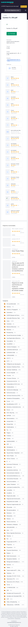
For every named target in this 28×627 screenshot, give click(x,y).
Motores (9, 519)
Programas (9, 544)
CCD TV (9, 358)
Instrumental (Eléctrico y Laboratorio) (14, 476)
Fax (7, 430)
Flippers (9, 433)
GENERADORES (11, 441)
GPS (8, 444)
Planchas (9, 536)
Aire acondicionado (11, 304)
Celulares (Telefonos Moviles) (14, 367)
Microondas (9, 507)
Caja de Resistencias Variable (14, 335)
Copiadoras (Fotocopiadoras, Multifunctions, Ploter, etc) (14, 398)
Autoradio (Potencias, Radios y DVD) (14, 318)
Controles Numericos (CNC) (13, 395)
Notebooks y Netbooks (12, 524)
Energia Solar (10, 424)
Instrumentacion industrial (13, 473)
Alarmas (9, 306)
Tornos (8, 584)
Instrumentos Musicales (12, 478)
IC (7, 461)
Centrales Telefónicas (12, 370)
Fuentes (9, 438)
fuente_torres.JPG (16, 281)
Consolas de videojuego (12, 390)
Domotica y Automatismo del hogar (14, 407)
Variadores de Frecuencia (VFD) (14, 593)
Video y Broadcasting (12, 602)
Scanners (9, 564)
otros (8, 530)
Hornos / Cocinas (11, 458)
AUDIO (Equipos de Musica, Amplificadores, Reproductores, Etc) (13, 315)
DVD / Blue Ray (10, 413)
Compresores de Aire (12, 381)
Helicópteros (10, 447)
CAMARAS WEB (11, 352)
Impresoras (9, 467)
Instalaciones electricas (12, 470)
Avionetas (9, 324)
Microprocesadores (11, 510)
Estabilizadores (10, 427)
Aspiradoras (10, 312)
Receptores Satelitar (12, 559)
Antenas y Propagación (12, 309)
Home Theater (10, 456)
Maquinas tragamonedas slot (14, 504)
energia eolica (10, 421)
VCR (8, 599)
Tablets (8, 567)
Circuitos (9, 375)
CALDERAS (9, 344)
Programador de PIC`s (12, 541)
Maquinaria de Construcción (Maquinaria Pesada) (14, 498)
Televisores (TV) (11, 579)
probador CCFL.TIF (16, 239)
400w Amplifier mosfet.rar (17, 228)
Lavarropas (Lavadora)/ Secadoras (14, 487)
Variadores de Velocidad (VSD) (14, 596)
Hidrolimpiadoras (11, 450)
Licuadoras (9, 493)
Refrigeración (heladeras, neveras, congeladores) (14, 562)
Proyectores (10, 547)
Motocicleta (9, 516)
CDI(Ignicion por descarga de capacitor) (14, 364)
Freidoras (9, 435)
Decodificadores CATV (12, 404)
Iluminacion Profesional (12, 464)
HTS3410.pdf (15, 249)
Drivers (8, 410)
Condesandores (10, 387)
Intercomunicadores (11, 481)
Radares (9, 553)
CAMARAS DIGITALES (12, 349)
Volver (5, 15)
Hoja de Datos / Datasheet (13, 453)
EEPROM (9, 415)
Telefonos (9, 573)
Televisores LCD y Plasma (13, 582)
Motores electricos (11, 521)
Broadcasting (10, 332)
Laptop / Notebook (11, 484)
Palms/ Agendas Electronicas (14, 533)
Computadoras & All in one (13, 384)
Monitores (9, 513)
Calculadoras (10, 341)
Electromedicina (10, 418)
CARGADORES (10, 355)
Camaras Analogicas (12, 347)
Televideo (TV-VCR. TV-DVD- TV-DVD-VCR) (14, 576)
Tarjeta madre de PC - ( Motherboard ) (14, 570)
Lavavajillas (9, 490)
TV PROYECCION (11, 587)
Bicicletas (9, 329)
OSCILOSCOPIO (10, 527)
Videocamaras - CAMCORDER (14, 605)
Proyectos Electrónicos (12, 550)
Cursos (8, 401)
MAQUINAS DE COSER (12, 501)
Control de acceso (11, 392)
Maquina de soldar (11, 496)
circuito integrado (11, 372)
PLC (8, 539)
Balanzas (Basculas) (11, 327)
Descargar (12, 33)
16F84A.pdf (14, 261)
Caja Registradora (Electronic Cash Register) (14, 338)
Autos (8, 321)
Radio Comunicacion (11, 556)
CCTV (8, 361)
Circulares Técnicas (11, 378)
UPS (8, 590)
